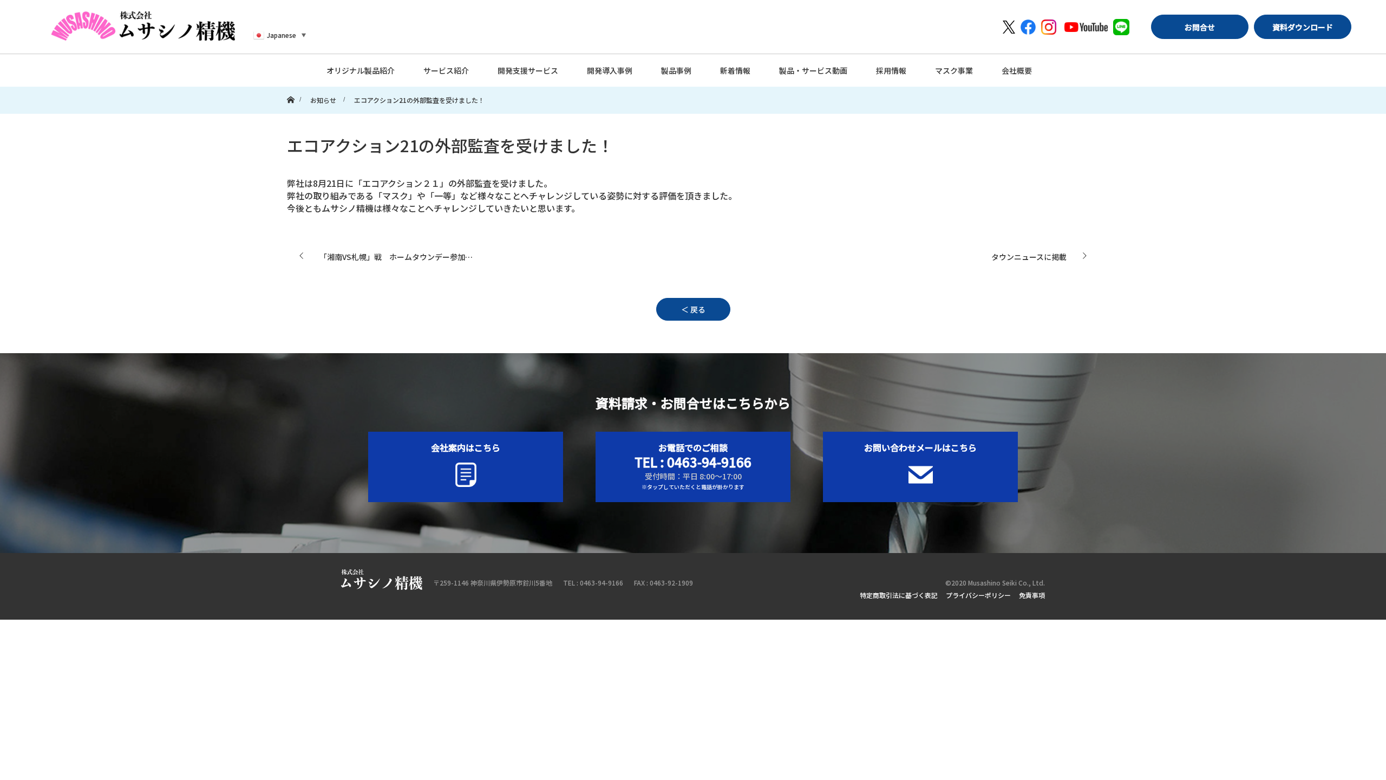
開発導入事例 (609, 70)
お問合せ (1200, 27)
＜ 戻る (693, 309)
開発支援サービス (528, 70)
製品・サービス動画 (813, 70)
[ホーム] (290, 90)
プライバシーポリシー (978, 595)
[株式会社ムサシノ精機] (143, 26)
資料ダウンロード (1302, 27)
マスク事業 (954, 70)
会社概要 (1017, 70)
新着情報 (735, 70)
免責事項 (1032, 595)
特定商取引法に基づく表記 (899, 595)
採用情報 (891, 70)
